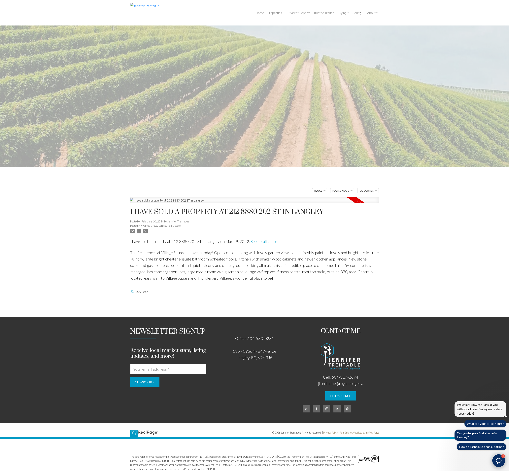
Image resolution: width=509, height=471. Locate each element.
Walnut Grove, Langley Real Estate (161, 225)
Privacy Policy (330, 432)
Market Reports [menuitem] (299, 13)
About (371, 13)
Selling (357, 13)
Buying (341, 13)
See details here (264, 241)
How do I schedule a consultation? (481, 446)
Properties (274, 13)
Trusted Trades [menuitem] (324, 13)
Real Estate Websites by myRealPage (359, 432)
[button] (340, 395)
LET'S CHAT (340, 396)
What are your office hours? (485, 423)
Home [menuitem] (259, 13)
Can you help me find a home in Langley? (477, 435)
